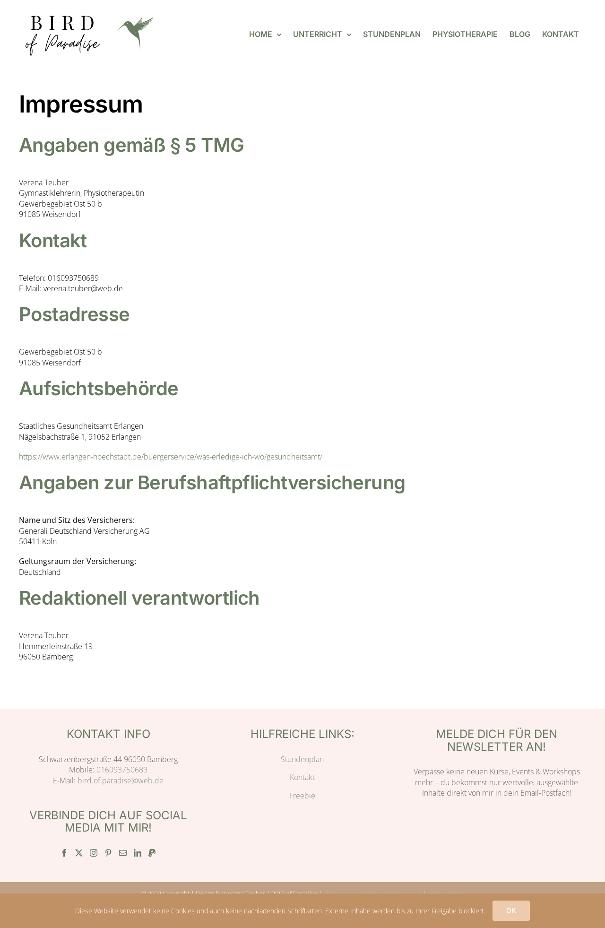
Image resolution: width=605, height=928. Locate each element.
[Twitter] (79, 853)
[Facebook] (64, 853)
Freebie (302, 795)
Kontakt (302, 777)
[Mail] (123, 853)
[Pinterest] (108, 853)
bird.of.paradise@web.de (121, 780)
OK (511, 910)
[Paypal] (152, 853)
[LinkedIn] (137, 853)
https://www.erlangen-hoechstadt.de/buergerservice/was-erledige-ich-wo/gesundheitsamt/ (170, 456)
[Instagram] (93, 853)
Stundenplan (302, 759)
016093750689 (121, 769)
